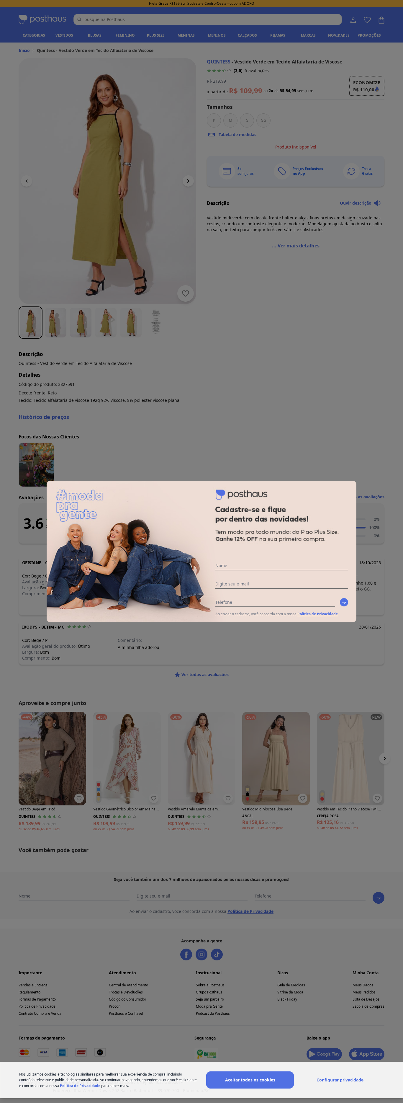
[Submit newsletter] (344, 602)
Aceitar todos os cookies (250, 1080)
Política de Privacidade (317, 613)
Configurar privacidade (340, 1080)
